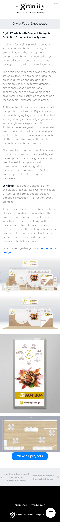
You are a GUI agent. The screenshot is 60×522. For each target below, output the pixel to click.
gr (56, 3)
